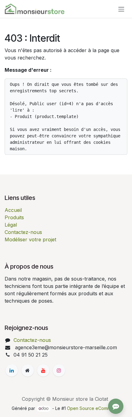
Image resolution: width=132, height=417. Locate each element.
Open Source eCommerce (93, 408)
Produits (14, 217)
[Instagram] (59, 370)
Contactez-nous (23, 232)
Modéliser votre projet (30, 239)
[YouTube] (43, 370)
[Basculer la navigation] (121, 8)
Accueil (13, 210)
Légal (11, 225)
